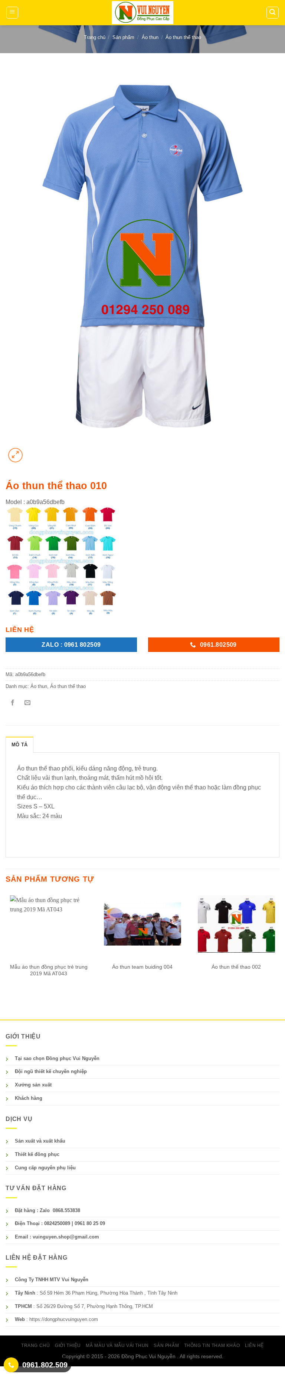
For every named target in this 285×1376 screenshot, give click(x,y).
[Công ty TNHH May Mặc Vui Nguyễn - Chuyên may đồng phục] (142, 12)
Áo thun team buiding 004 (142, 967)
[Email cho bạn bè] (27, 703)
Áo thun (150, 37)
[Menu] (12, 13)
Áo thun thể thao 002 (236, 967)
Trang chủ (94, 37)
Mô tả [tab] (19, 744)
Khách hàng (28, 1098)
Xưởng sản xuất (33, 1085)
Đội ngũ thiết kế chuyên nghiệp (51, 1071)
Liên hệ (254, 1345)
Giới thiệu (68, 1345)
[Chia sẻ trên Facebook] (13, 703)
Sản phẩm (123, 37)
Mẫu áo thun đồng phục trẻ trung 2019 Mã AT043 (49, 970)
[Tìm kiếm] (272, 13)
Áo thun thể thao (183, 37)
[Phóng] (15, 455)
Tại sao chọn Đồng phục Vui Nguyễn (57, 1058)
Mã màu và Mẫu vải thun (117, 1345)
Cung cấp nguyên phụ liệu (45, 1167)
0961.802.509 (45, 1365)
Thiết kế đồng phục (37, 1154)
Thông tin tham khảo (212, 1345)
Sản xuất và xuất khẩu (40, 1141)
